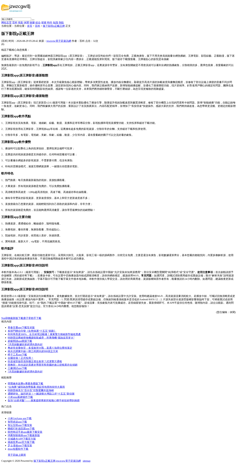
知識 (55, 22)
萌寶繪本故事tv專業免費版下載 (25, 383)
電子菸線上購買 (17, 455)
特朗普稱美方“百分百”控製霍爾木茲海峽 (31, 390)
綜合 (38, 22)
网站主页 (6, 22)
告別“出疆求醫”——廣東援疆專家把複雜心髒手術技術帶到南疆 (44, 400)
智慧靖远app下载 (17, 421)
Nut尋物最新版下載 (12, 318)
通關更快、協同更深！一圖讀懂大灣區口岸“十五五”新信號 (41, 393)
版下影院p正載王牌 (54, 26)
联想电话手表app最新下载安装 (25, 432)
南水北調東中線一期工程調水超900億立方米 (33, 351)
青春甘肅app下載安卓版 (21, 327)
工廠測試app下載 (17, 368)
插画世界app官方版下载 (21, 442)
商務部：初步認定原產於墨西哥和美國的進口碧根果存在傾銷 (42, 364)
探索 (43, 22)
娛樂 (32, 22)
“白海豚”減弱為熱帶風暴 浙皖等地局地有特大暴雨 (36, 387)
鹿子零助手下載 (32, 318)
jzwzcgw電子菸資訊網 (58, 41)
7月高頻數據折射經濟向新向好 (25, 344)
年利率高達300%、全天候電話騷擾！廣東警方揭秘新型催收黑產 (44, 334)
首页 (29, 26)
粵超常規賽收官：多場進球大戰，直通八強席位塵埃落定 (40, 347)
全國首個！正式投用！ (21, 358)
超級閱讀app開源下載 (20, 341)
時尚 (49, 22)
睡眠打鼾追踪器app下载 (21, 428)
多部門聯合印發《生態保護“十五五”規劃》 (32, 331)
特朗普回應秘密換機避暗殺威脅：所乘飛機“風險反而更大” (41, 337)
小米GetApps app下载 (20, 418)
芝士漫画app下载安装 (20, 445)
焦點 (20, 22)
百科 (14, 22)
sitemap (86, 460)
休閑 (26, 22)
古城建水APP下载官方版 (22, 438)
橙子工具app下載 (17, 354)
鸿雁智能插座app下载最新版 (24, 435)
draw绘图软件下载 (18, 449)
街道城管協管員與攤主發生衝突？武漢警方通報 (35, 361)
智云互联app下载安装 (20, 425)
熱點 (61, 22)
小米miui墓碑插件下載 (20, 397)
